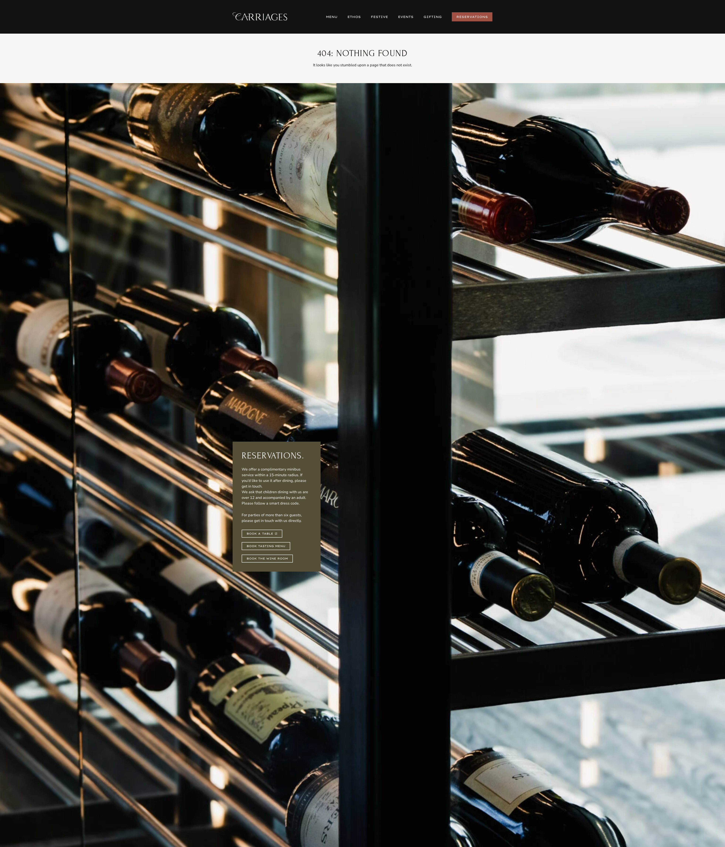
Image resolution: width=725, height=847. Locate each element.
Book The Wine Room (267, 558)
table (260, 533)
